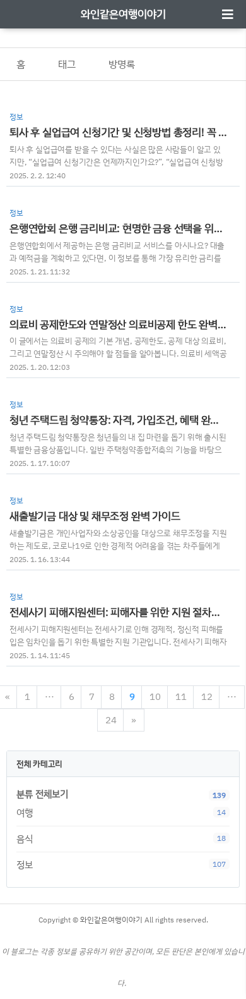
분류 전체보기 (42, 793)
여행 (121, 812)
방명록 (121, 64)
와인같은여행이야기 (123, 13)
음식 (121, 838)
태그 (67, 64)
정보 (121, 864)
